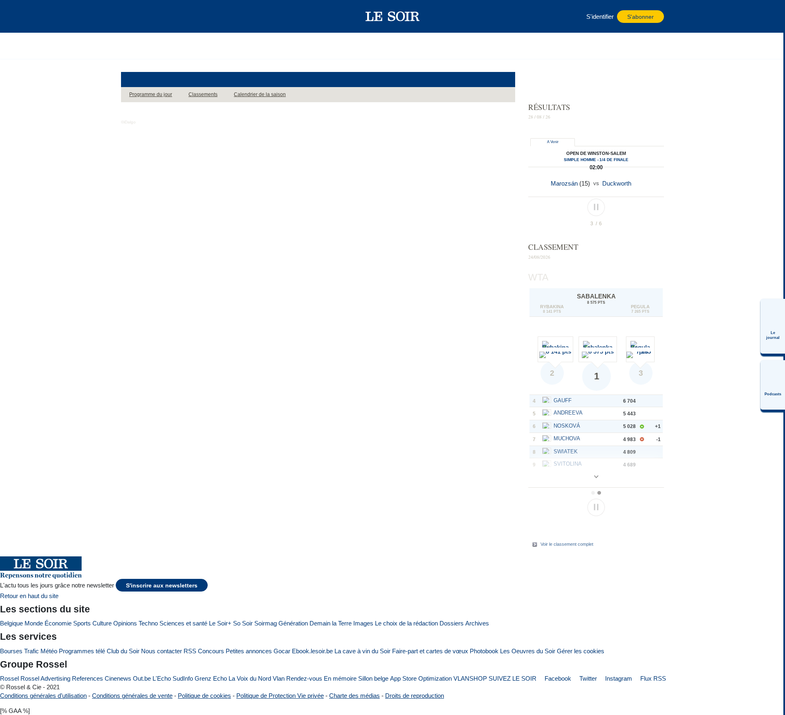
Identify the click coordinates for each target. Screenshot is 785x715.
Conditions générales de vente (132, 695)
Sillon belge (373, 678)
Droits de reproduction (414, 695)
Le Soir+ (220, 623)
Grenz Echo (211, 678)
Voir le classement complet (567, 544)
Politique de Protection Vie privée (280, 695)
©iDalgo (128, 122)
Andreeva (568, 413)
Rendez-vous (304, 678)
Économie (58, 623)
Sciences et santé (183, 623)
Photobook (484, 651)
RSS (190, 651)
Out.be (142, 678)
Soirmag (265, 623)
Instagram (617, 678)
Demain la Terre (331, 623)
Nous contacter (161, 651)
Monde (34, 623)
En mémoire (340, 678)
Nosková (567, 426)
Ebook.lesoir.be (312, 651)
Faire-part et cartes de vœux (430, 651)
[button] (131, 16)
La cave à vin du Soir (362, 651)
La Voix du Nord (250, 678)
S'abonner (640, 17)
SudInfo (183, 678)
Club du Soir (123, 651)
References (87, 678)
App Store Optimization (421, 678)
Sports (82, 623)
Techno (148, 623)
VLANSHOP (470, 678)
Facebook (557, 678)
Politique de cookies (204, 695)
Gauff (563, 400)
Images (363, 623)
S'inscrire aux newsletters (161, 586)
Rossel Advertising (45, 678)
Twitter (587, 678)
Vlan (279, 678)
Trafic (31, 651)
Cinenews (118, 678)
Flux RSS (652, 678)
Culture (102, 623)
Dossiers (452, 623)
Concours (211, 651)
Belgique (11, 623)
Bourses (11, 651)
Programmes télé (82, 651)
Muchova (567, 438)
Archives (477, 623)
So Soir (243, 623)
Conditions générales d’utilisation (43, 695)
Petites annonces (249, 651)
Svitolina (568, 464)
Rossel (9, 678)
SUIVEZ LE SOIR (512, 678)
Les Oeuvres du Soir (527, 651)
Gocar (282, 651)
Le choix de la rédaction (406, 623)
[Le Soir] (393, 16)
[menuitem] (772, 326)
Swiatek (566, 451)
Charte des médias (354, 695)
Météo (48, 651)
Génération (293, 623)
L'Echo (162, 678)
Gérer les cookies (580, 651)
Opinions (125, 623)
